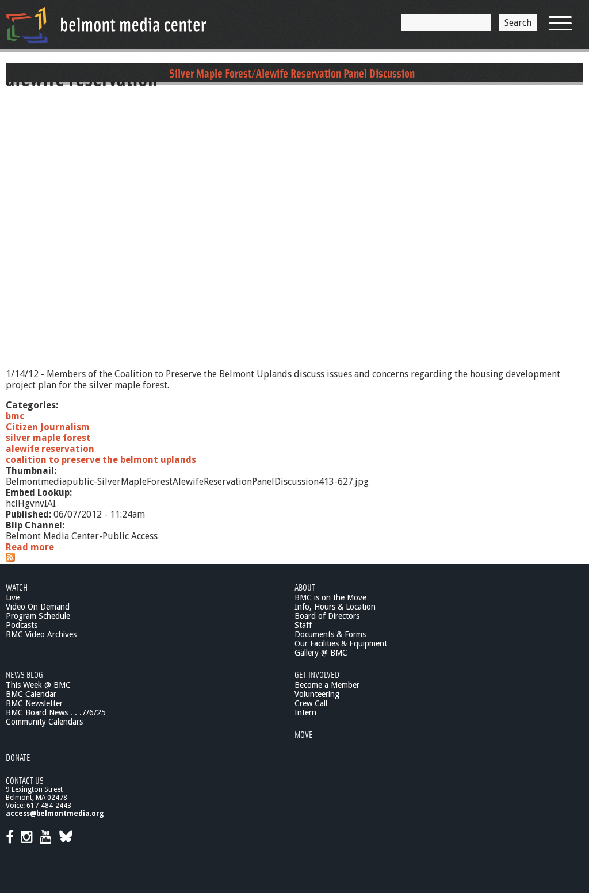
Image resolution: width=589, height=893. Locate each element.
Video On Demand (38, 606)
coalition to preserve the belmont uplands (101, 459)
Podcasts (21, 625)
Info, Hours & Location (335, 606)
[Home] (106, 24)
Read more (30, 547)
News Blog (24, 674)
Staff (303, 625)
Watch (17, 586)
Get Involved (316, 674)
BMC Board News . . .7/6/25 (56, 712)
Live (13, 597)
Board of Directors (326, 615)
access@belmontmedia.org (55, 814)
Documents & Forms (330, 634)
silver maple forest (48, 437)
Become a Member (326, 684)
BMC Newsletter (34, 703)
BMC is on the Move (330, 597)
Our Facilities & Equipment (340, 643)
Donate (18, 757)
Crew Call (310, 703)
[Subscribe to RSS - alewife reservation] (10, 558)
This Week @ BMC (38, 684)
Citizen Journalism (48, 426)
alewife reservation (50, 448)
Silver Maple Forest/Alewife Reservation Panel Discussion (292, 73)
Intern (305, 712)
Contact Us (25, 780)
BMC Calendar (31, 694)
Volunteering (316, 694)
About (304, 586)
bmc (15, 416)
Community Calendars (44, 721)
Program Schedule (38, 615)
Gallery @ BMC (320, 652)
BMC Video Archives (41, 634)
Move (303, 734)
